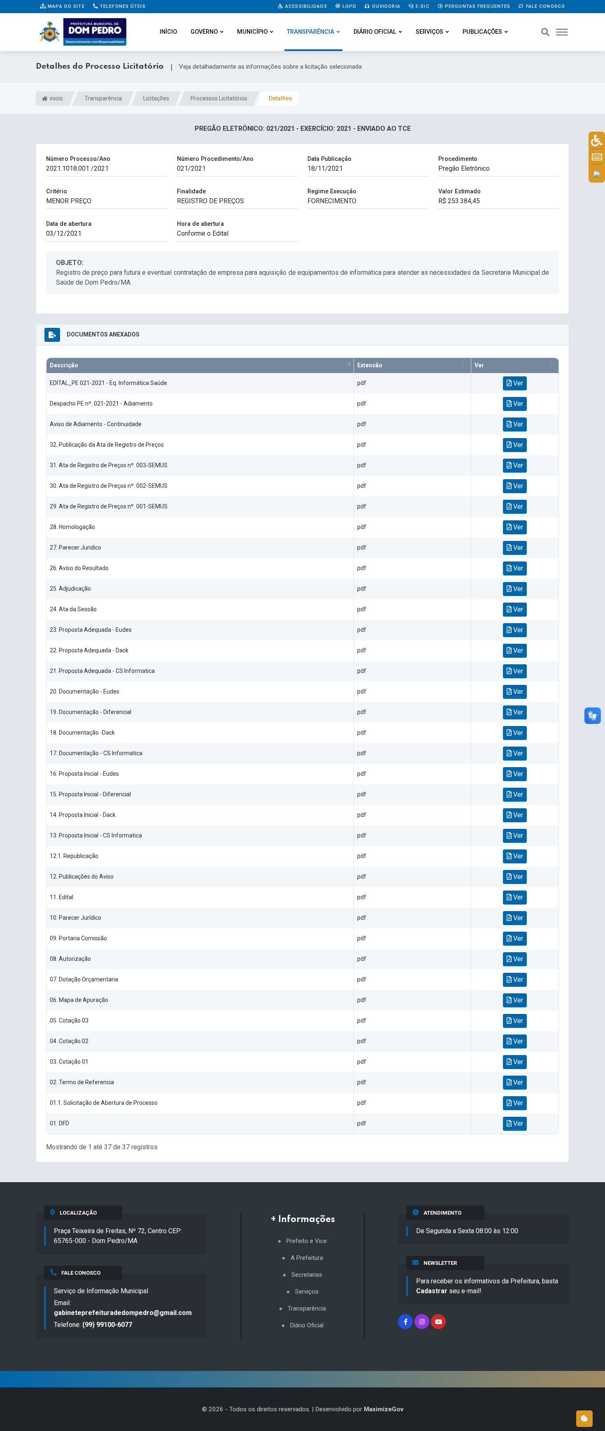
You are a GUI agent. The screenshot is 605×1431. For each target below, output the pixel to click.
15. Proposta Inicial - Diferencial (90, 794)
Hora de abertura (200, 223)
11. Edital (61, 897)
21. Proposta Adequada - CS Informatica (102, 671)
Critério (56, 191)
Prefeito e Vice (306, 1241)
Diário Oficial (375, 31)
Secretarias (306, 1275)
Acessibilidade (305, 6)
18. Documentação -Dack (82, 732)
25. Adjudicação (70, 588)
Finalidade (191, 191)
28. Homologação (72, 527)
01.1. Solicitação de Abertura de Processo (104, 1102)
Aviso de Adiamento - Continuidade (96, 424)
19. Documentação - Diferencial (90, 712)
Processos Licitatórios (219, 98)
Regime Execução (331, 191)
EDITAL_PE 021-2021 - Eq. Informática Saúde (108, 383)
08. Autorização (70, 959)
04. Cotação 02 (69, 1041)
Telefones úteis (122, 6)
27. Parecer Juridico (75, 547)
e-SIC (422, 6)
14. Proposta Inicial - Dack (83, 815)
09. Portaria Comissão (78, 938)
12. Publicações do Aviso (82, 876)
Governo (204, 31)
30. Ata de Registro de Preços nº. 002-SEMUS (109, 485)
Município (252, 31)
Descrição (64, 365)
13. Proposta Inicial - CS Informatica (96, 835)
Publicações (482, 31)
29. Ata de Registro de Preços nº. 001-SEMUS (109, 506)
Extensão (369, 365)
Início (168, 31)
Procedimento (457, 158)
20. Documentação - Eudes (84, 691)
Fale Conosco (544, 6)
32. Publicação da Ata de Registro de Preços (107, 444)
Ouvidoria (385, 6)
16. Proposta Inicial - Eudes (84, 773)
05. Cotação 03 (69, 1020)
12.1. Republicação (74, 856)
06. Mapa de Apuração (79, 1000)
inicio (56, 98)
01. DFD (59, 1123)
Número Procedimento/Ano (215, 158)
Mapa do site (65, 6)
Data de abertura (68, 223)
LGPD (349, 6)
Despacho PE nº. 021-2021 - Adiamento (101, 403)
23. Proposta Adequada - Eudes (91, 629)
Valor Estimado (459, 191)
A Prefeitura (307, 1258)
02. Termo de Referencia (82, 1082)
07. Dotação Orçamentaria (84, 979)
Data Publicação (329, 158)
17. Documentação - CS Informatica (96, 753)
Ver (479, 365)
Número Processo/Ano (78, 158)
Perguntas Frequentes (477, 6)
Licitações (156, 98)
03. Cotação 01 (69, 1061)
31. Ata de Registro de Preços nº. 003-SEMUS (109, 465)
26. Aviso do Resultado (79, 568)
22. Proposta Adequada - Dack (89, 650)
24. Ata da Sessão (73, 609)
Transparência (310, 31)
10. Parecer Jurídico (75, 917)
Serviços (429, 31)
